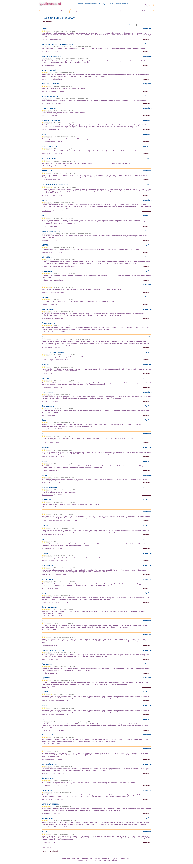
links (111, 4)
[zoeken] (146, 5)
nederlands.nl (145, 11)
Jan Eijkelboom (47, 827)
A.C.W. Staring (47, 166)
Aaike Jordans (47, 180)
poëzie (92, 11)
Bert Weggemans (48, 65)
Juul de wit (46, 292)
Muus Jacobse (47, 347)
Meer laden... (46, 847)
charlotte (45, 482)
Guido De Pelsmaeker (50, 91)
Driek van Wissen (48, 456)
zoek (100, 860)
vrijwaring (79, 860)
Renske (44, 226)
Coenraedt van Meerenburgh (52, 266)
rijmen (80, 4)
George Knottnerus (48, 141)
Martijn (44, 304)
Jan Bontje (45, 79)
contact (117, 4)
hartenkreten (107, 11)
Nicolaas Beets (47, 195)
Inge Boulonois (47, 785)
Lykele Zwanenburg (49, 129)
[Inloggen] (151, 5)
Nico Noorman (47, 773)
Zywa (43, 115)
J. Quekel (45, 373)
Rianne (44, 39)
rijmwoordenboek (126, 11)
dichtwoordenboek (92, 4)
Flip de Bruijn (46, 211)
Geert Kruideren (47, 495)
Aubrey (44, 401)
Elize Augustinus (48, 602)
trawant (44, 470)
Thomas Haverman (49, 730)
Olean (44, 415)
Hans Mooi (45, 588)
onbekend (45, 673)
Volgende (55, 851)
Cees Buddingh (47, 360)
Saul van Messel (47, 252)
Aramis (44, 51)
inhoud (125, 4)
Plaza (44, 687)
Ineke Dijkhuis (47, 154)
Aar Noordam (46, 318)
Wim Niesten (46, 103)
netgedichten (78, 11)
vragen (105, 4)
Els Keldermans (47, 645)
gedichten (62, 11)
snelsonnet (47, 11)
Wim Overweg (47, 534)
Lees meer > (146, 39)
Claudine (45, 240)
